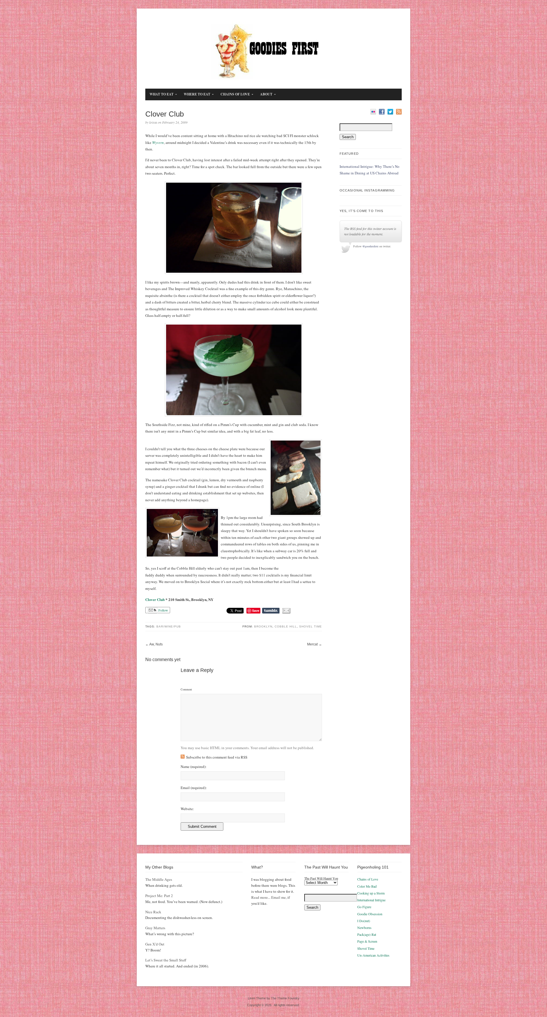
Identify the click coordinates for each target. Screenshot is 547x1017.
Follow (163, 610)
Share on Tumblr (270, 611)
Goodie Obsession (369, 914)
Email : (194, 788)
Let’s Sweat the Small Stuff (165, 960)
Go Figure (364, 906)
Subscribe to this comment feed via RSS (216, 757)
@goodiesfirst (370, 246)
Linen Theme (257, 998)
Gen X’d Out (154, 944)
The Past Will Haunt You (321, 878)
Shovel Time (310, 626)
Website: (187, 809)
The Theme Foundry (285, 998)
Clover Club (155, 599)
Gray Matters (155, 927)
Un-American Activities (373, 955)
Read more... (260, 897)
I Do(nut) (363, 920)
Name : (194, 767)
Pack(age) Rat (366, 934)
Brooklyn (263, 626)
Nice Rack (153, 911)
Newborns (364, 927)
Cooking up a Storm (371, 893)
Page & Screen (367, 941)
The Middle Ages (158, 879)
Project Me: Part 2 (159, 895)
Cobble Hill (286, 626)
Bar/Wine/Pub (168, 626)
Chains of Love (367, 879)
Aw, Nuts (156, 644)
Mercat (312, 644)
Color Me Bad (367, 886)
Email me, (279, 897)
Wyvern (158, 142)
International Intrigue (371, 900)
